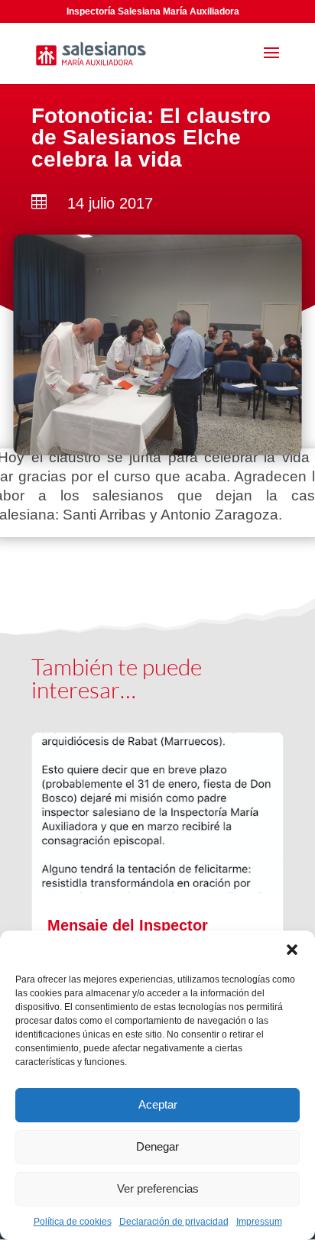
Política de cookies (73, 1221)
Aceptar (157, 1104)
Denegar (157, 1146)
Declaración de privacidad (174, 1221)
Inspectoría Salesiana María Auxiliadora (153, 11)
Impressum (259, 1221)
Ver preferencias (158, 1188)
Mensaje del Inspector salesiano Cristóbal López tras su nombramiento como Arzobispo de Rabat (157, 929)
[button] (292, 949)
